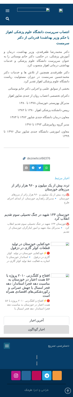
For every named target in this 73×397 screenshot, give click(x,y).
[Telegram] (46, 375)
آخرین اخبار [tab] (37, 320)
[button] (7, 10)
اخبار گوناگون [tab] (36, 329)
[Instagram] (16, 375)
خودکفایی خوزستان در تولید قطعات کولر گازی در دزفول (30, 246)
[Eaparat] (36, 375)
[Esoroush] (26, 375)
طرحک (28, 390)
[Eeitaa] (57, 375)
